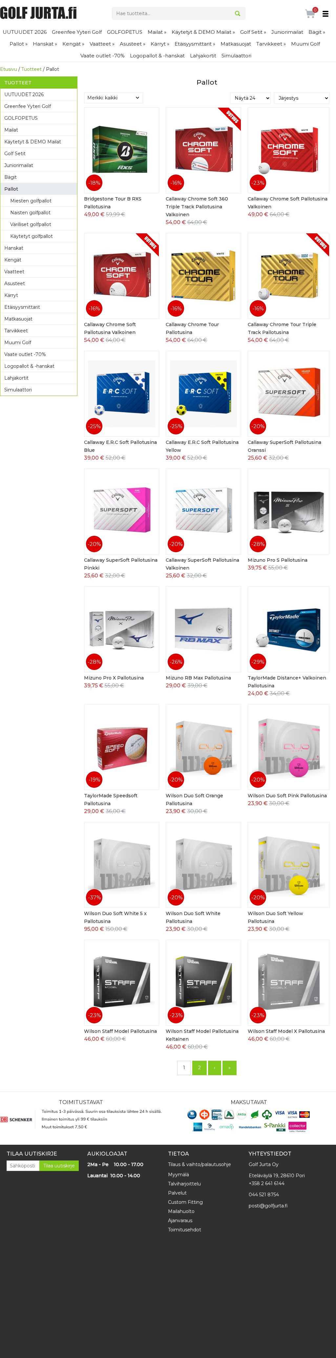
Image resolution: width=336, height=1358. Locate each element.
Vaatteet (14, 272)
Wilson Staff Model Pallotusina (120, 1031)
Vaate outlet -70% (102, 55)
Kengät (12, 260)
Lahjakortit (203, 55)
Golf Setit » (253, 32)
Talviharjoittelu (184, 1184)
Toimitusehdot (184, 1230)
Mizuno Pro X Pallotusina (114, 678)
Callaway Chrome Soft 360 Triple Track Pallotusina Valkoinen (197, 207)
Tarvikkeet (16, 331)
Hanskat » (45, 44)
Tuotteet (31, 69)
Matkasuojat (235, 44)
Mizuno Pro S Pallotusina (277, 560)
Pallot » (19, 44)
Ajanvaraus (180, 1220)
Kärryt (11, 295)
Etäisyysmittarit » (195, 44)
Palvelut (177, 1193)
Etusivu (8, 69)
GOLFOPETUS (124, 32)
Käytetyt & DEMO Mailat (32, 142)
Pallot (11, 189)
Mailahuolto (181, 1211)
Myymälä (178, 1175)
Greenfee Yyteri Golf (77, 32)
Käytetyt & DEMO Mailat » (203, 32)
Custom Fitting (185, 1202)
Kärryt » (160, 44)
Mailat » (157, 32)
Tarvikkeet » (271, 44)
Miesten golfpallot (31, 201)
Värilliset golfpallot (30, 224)
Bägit (10, 177)
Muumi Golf (305, 44)
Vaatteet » (102, 44)
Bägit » (316, 32)
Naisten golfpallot (30, 213)
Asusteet (14, 283)
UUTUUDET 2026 (25, 32)
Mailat (11, 130)
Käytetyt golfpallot (31, 236)
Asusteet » (132, 44)
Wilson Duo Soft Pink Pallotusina (287, 796)
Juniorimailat (287, 32)
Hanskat (13, 248)
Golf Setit (15, 154)
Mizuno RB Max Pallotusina (198, 678)
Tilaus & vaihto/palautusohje (199, 1164)
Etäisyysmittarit (22, 307)
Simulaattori (236, 55)
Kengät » (73, 44)
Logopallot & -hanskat (157, 55)
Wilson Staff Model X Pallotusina (286, 1031)
